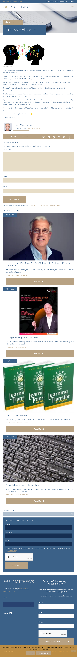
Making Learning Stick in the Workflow (24, 337)
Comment (7, 150)
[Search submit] (72, 513)
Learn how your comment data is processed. (45, 205)
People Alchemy (34, 128)
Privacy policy (43, 653)
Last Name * (9, 532)
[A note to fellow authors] (38, 412)
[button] (72, 7)
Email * (7, 540)
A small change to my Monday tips (22, 485)
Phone (40, 622)
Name (5, 176)
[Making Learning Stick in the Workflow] (38, 334)
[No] (73, 651)
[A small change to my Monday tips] (38, 482)
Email (5, 186)
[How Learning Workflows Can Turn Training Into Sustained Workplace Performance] (38, 260)
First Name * (9, 524)
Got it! (30, 653)
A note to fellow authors (17, 415)
